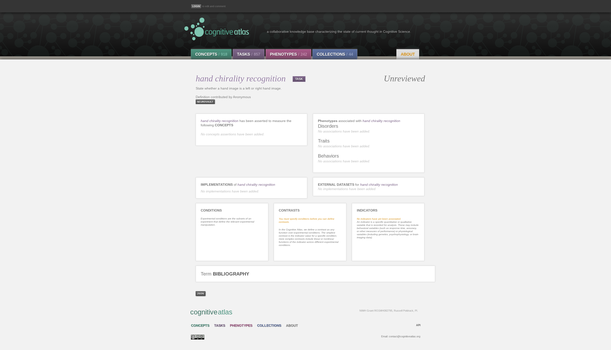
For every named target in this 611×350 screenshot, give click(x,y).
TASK (299, 79)
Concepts (211, 54)
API (418, 324)
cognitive (304, 312)
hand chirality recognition (219, 121)
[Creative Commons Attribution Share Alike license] (197, 338)
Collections (335, 54)
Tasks (248, 54)
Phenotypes (288, 54)
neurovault (205, 102)
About (408, 54)
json (200, 293)
